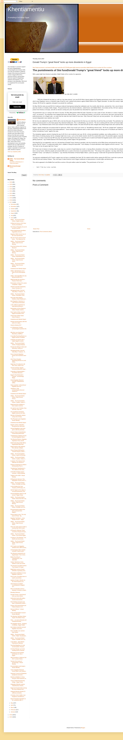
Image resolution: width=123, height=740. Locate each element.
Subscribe (17, 107)
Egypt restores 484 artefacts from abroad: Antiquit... (18, 447)
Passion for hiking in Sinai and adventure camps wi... (18, 347)
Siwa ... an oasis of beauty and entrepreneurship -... (18, 620)
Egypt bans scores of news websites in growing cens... (18, 570)
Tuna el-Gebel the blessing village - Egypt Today (18, 681)
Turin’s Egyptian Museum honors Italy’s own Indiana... (19, 670)
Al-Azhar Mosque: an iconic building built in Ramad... (18, 649)
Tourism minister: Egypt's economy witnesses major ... (19, 368)
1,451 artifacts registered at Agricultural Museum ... (18, 305)
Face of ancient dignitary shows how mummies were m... (18, 356)
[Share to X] (58, 175)
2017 (10, 202)
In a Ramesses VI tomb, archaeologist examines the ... (18, 329)
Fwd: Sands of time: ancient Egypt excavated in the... (18, 312)
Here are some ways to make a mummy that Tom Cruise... (19, 527)
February (13, 709)
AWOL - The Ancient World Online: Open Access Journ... (17, 260)
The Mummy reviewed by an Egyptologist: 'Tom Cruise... (18, 554)
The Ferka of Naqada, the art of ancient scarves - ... (19, 227)
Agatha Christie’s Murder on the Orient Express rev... (18, 580)
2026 (10, 182)
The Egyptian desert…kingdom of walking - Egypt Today (19, 624)
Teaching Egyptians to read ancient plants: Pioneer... (18, 646)
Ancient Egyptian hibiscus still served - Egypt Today (18, 494)
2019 (10, 197)
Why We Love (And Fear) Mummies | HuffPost (17, 333)
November (14, 206)
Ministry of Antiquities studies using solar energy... (18, 416)
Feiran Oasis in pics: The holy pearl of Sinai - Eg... (18, 515)
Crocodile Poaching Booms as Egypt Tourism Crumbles (18, 336)
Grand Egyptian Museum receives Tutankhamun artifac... (17, 381)
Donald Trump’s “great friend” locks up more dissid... (18, 595)
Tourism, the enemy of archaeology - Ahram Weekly (17, 663)
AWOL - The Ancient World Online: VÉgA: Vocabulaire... (19, 635)
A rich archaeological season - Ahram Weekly (18, 613)
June (12, 217)
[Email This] (54, 175)
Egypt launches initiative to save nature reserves (18, 405)
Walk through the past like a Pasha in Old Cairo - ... (18, 280)
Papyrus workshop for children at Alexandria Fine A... (18, 465)
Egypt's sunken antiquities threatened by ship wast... (18, 425)
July (12, 215)
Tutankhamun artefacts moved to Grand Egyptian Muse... (18, 436)
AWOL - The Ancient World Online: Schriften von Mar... (18, 483)
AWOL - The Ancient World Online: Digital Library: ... (18, 220)
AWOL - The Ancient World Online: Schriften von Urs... (18, 506)
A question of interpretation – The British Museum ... (18, 372)
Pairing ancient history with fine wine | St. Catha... (19, 322)
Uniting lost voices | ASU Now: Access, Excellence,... (18, 224)
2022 (10, 191)
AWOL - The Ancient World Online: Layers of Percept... (18, 454)
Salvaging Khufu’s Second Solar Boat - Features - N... (18, 291)
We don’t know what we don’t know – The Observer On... (18, 238)
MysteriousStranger (15, 166)
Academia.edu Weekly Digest (18, 268)
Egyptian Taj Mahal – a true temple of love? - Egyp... (18, 518)
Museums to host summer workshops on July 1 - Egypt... (17, 654)
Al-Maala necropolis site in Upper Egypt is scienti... (17, 340)
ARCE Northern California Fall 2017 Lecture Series (18, 658)
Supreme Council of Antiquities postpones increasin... (19, 674)
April (12, 705)
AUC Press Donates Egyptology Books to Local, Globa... (18, 361)
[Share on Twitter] (35, 99)
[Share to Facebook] (59, 175)
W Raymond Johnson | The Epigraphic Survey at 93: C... (19, 479)
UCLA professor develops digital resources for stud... (18, 412)
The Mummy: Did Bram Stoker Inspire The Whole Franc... (18, 617)
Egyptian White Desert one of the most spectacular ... (18, 234)
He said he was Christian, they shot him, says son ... (18, 408)
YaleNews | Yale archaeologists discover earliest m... (17, 390)
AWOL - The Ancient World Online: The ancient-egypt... (18, 534)
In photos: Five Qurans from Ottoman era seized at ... (18, 461)
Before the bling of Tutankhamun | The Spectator (16, 558)
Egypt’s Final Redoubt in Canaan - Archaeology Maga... (17, 376)
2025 (10, 184)
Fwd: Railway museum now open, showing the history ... (19, 602)
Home (88, 229)
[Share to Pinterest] (61, 175)
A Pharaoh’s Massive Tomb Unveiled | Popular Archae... (19, 531)
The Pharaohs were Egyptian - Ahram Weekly (18, 419)
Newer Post (36, 229)
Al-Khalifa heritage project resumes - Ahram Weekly (18, 472)
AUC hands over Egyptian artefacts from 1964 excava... (19, 547)
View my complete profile (14, 151)
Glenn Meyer (22, 119)
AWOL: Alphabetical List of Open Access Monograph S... (18, 272)
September (14, 211)
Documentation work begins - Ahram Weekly (18, 667)
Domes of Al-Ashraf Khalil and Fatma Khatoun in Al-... (18, 606)
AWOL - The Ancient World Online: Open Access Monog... (17, 243)
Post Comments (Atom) (46, 231)
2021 (10, 193)
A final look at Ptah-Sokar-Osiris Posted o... (17, 316)
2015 (10, 717)
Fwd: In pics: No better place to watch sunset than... (19, 577)
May (12, 703)
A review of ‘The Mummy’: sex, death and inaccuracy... (18, 538)
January (13, 712)
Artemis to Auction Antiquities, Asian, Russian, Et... (18, 287)
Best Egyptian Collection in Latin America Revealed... (18, 302)
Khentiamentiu (26, 9)
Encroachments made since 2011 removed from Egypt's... (18, 511)
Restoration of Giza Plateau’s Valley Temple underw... (18, 309)
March (12, 707)
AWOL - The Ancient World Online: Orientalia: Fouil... (18, 294)
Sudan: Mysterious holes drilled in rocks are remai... (18, 562)
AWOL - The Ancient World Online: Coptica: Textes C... (18, 401)
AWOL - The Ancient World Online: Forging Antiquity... (18, 344)
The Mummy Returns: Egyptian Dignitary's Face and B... (19, 440)
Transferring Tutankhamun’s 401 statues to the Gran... (18, 469)
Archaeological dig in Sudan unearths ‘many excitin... (18, 550)
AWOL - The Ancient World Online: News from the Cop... (19, 498)
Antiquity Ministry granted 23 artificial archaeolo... (18, 692)
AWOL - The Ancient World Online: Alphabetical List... (18, 255)
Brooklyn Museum (15, 592)
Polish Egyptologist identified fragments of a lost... (18, 231)
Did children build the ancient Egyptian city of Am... (18, 628)
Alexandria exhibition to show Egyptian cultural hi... (18, 573)
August (13, 213)
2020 (10, 195)
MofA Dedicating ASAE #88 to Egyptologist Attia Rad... (18, 443)
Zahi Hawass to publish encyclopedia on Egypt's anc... (18, 585)
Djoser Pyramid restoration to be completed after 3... (18, 699)
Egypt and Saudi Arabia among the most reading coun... (19, 688)
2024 (10, 186)
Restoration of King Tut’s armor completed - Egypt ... (19, 283)
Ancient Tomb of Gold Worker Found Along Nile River (18, 432)
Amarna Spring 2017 (16, 325)
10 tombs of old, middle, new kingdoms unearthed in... (18, 695)
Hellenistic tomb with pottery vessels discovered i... (18, 599)
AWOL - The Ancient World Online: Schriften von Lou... (18, 638)
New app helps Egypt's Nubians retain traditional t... (19, 298)
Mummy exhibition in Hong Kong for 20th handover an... (19, 677)
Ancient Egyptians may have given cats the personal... (18, 429)
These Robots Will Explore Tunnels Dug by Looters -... (18, 451)
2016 (10, 714)
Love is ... (12, 167)
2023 (10, 189)
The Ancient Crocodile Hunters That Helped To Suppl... (19, 566)
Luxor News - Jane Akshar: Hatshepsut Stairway (18, 642)
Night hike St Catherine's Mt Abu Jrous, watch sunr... (18, 364)
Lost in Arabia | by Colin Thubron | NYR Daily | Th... (18, 487)
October (13, 208)
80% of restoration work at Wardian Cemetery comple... (19, 589)
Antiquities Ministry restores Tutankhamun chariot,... (18, 685)
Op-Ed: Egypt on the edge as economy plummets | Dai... (18, 490)
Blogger (83, 727)
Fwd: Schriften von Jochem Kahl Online (18, 631)
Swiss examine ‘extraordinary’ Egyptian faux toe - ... (18, 385)
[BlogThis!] (56, 175)
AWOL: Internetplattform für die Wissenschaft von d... (19, 276)
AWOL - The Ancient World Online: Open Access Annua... (17, 397)
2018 (10, 200)
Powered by (13, 112)
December (14, 204)
